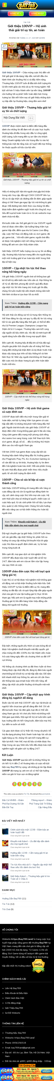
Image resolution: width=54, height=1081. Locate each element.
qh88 (22, 1061)
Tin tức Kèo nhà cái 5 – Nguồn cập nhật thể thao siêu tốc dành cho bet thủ (31, 866)
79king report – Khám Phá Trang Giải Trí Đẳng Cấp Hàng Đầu (40, 804)
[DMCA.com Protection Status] (38, 965)
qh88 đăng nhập (34, 1061)
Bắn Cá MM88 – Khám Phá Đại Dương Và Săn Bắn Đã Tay (13, 804)
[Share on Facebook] (19, 784)
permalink (46, 794)
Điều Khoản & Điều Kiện (16, 993)
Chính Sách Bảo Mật (14, 998)
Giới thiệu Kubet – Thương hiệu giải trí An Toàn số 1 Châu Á (30, 877)
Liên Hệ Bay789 (13, 988)
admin (42, 38)
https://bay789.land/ (25, 1037)
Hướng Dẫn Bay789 (11, 898)
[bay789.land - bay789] (27, 5)
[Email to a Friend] (29, 784)
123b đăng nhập (13, 1003)
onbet (28, 965)
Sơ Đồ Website (12, 1012)
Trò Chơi (6, 909)
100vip (47, 1061)
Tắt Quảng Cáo (27, 1065)
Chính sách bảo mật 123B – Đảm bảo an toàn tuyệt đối (29, 831)
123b (41, 949)
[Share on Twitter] (24, 784)
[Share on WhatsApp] (14, 784)
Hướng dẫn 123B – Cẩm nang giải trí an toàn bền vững (29, 854)
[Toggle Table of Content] (29, 118)
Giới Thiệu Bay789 (14, 1008)
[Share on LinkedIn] (39, 784)
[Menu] (4, 5)
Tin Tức (27, 22)
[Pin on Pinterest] (34, 784)
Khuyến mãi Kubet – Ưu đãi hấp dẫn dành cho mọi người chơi (29, 842)
